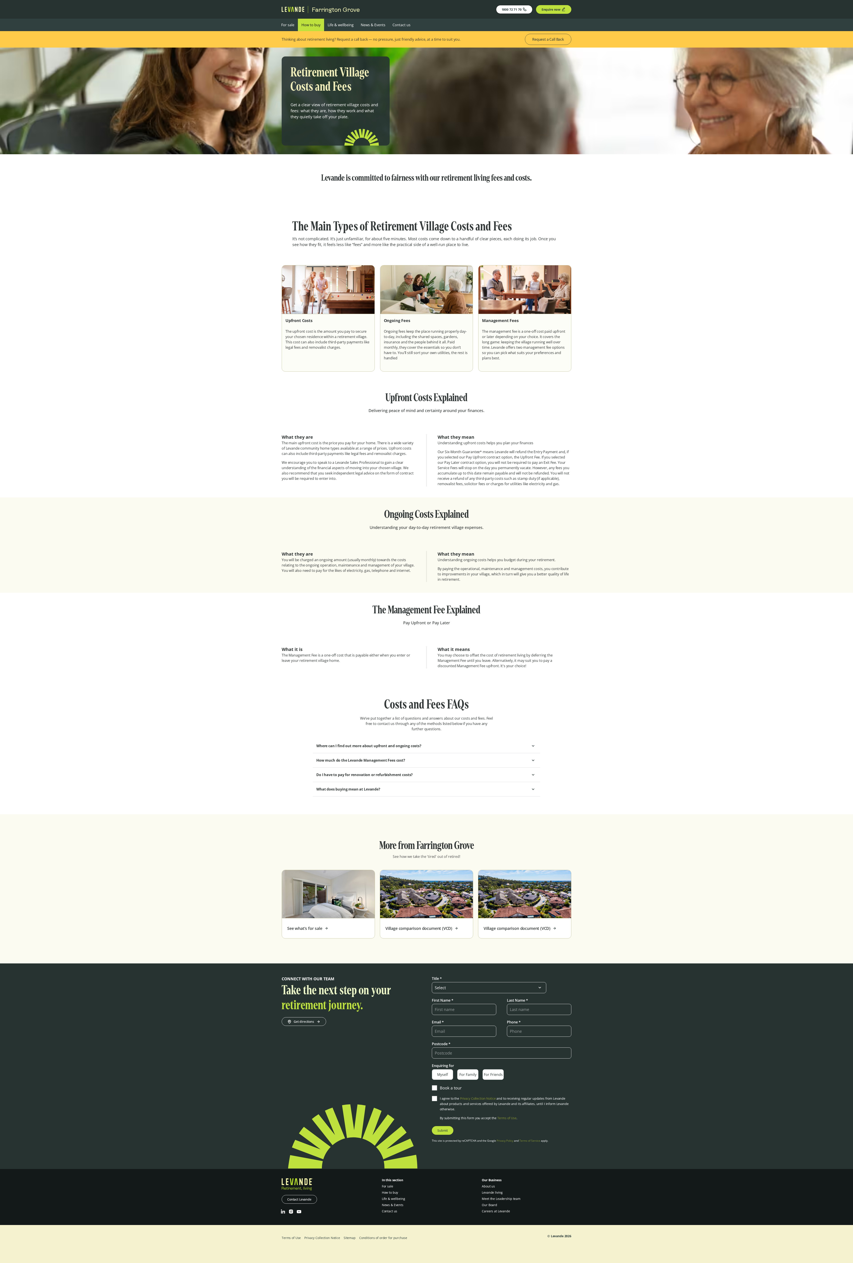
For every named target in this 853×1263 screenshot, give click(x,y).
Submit (442, 1130)
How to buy (311, 24)
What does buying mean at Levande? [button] (348, 789)
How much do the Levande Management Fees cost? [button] (360, 760)
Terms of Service (529, 1141)
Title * (437, 978)
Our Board (489, 1205)
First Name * (442, 1000)
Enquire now (551, 9)
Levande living (492, 1192)
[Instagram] (291, 1211)
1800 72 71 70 (512, 9)
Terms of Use (506, 1118)
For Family (467, 1074)
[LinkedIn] (283, 1211)
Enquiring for (443, 1065)
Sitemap (350, 1238)
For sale (287, 24)
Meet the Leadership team (501, 1199)
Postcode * (441, 1044)
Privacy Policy (505, 1141)
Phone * (514, 1022)
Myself (442, 1074)
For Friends (493, 1074)
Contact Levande (299, 1199)
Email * (438, 1022)
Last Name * (517, 1000)
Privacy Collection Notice (478, 1098)
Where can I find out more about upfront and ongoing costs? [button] (368, 745)
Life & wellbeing (341, 24)
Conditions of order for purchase (383, 1238)
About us (488, 1186)
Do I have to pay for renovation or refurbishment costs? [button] (364, 774)
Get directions (304, 1021)
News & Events (373, 24)
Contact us (402, 24)
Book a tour (451, 1088)
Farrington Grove (336, 9)
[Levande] (293, 10)
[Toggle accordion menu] (533, 745)
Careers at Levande (496, 1211)
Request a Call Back (548, 39)
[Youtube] (299, 1211)
